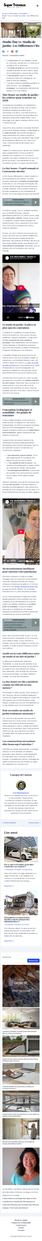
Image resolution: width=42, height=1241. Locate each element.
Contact (21, 1228)
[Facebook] (3, 51)
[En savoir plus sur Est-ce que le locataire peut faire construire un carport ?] (21, 849)
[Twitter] (8, 51)
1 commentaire (8, 869)
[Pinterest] (12, 51)
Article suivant (34, 822)
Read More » (9, 886)
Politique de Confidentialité (21, 1223)
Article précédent (8, 822)
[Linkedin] (17, 51)
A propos (21, 1230)
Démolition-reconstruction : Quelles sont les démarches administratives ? (17, 919)
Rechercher (6, 957)
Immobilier (18, 869)
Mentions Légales (21, 1220)
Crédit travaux (21, 1225)
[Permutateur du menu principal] (37, 6)
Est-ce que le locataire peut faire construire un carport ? (19, 865)
